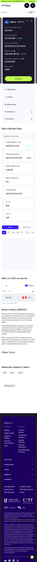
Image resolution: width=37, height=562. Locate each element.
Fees (6, 446)
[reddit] (5, 560)
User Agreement (9, 486)
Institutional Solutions (22, 436)
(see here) (13, 528)
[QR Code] (26, 5)
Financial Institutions (22, 446)
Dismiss (32, 1)
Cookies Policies (25, 486)
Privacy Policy (8, 489)
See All (22, 492)
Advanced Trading (7, 437)
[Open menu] (32, 5)
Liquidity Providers (21, 441)
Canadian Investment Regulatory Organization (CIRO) (20, 519)
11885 (23, 507)
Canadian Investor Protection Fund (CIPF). (22, 521)
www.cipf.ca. (8, 544)
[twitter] (17, 560)
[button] (32, 557)
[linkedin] (13, 560)
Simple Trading (9, 433)
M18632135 (12, 507)
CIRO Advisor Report (26, 489)
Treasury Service (21, 431)
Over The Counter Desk (8, 442)
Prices (3, 12)
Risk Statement (9, 492)
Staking (6, 430)
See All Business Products (23, 451)
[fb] (9, 560)
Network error (9, 386)
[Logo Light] (6, 5)
